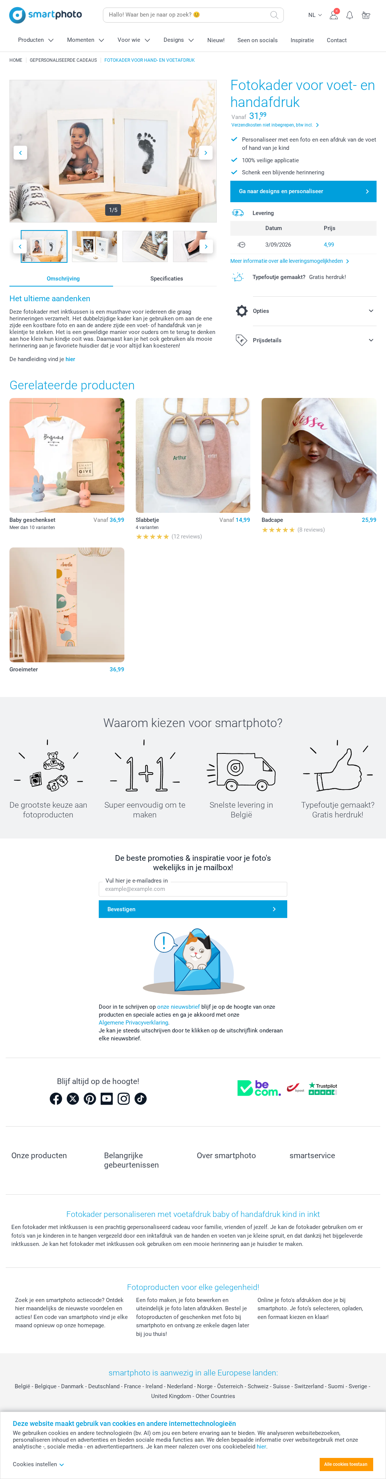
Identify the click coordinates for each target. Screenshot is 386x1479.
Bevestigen (121, 909)
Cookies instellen (35, 1464)
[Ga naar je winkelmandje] (366, 14)
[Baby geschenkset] (66, 455)
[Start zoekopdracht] (274, 15)
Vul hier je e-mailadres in (137, 880)
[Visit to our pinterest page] (90, 1099)
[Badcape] (319, 455)
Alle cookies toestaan (346, 1464)
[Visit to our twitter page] (73, 1099)
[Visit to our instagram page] (124, 1099)
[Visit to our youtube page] (107, 1099)
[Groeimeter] (66, 604)
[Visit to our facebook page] (56, 1099)
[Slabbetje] (193, 455)
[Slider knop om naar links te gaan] (20, 153)
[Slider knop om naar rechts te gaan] (206, 153)
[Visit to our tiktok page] (141, 1099)
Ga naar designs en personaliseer (281, 191)
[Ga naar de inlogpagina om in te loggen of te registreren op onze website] (334, 14)
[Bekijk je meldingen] (350, 14)
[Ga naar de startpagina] (45, 15)
